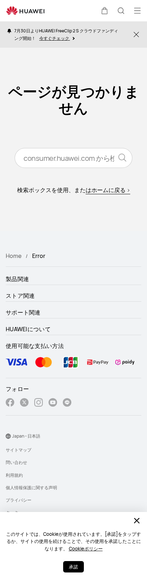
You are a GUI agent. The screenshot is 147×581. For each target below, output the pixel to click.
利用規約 (14, 475)
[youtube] (53, 403)
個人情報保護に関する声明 (31, 488)
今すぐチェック (54, 38)
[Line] (67, 403)
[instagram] (38, 403)
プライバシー (18, 500)
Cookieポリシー (86, 548)
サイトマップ (18, 450)
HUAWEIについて (28, 329)
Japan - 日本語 (26, 436)
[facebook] (10, 403)
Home (13, 256)
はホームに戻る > (108, 190)
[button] (104, 10)
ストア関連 (20, 295)
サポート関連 (23, 312)
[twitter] (24, 403)
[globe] (8, 436)
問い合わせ (16, 462)
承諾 (73, 567)
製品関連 (17, 278)
